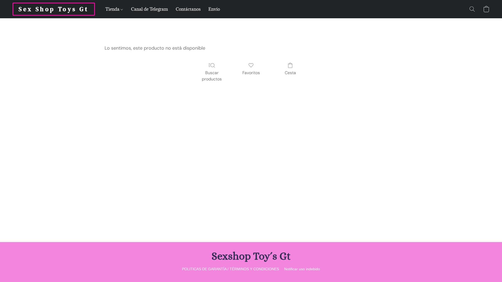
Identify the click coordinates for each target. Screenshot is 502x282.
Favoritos (251, 72)
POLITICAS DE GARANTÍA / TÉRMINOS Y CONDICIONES (230, 269)
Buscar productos (212, 76)
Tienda (113, 9)
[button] (54, 9)
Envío (214, 9)
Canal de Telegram (149, 9)
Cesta (290, 72)
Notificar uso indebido (302, 269)
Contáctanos (188, 9)
